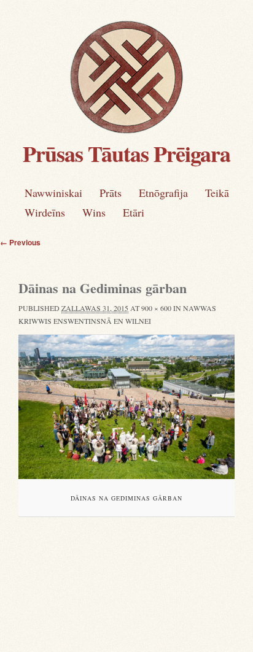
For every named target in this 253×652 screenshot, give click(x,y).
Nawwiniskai (53, 192)
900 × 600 (156, 308)
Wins (94, 212)
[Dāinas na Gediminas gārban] (126, 407)
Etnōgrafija (163, 192)
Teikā (217, 192)
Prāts (110, 192)
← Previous (20, 242)
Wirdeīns (45, 212)
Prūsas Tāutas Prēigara (126, 153)
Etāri (133, 212)
